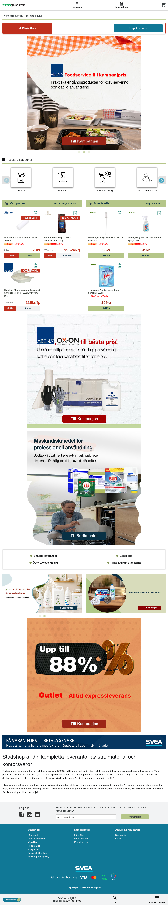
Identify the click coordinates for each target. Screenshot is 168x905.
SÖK (115, 902)
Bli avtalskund (81, 838)
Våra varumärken (37, 838)
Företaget (33, 835)
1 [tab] (79, 152)
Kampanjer (121, 835)
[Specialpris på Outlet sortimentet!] (84, 675)
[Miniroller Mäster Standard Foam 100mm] (22, 223)
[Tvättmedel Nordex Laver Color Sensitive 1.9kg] (106, 276)
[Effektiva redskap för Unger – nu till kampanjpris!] (84, 93)
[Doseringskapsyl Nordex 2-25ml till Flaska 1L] (106, 223)
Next (161, 180)
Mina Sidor (79, 835)
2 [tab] (84, 152)
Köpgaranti (33, 849)
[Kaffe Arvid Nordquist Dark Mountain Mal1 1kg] (62, 223)
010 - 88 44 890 (73, 901)
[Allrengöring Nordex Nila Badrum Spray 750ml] (146, 223)
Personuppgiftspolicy (38, 856)
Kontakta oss (81, 842)
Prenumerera (135, 817)
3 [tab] (89, 152)
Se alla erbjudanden (65, 203)
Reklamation (34, 846)
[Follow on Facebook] (21, 815)
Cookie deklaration (37, 853)
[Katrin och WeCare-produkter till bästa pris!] (42, 593)
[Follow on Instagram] (29, 815)
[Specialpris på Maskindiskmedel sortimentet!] (84, 488)
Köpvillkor (33, 842)
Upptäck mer (137, 28)
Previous (6, 180)
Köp (107, 255)
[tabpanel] (84, 93)
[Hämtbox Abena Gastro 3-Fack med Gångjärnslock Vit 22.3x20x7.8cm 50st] (22, 276)
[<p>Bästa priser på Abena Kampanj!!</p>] (84, 371)
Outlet (118, 838)
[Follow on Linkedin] (37, 815)
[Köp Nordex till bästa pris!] (126, 593)
